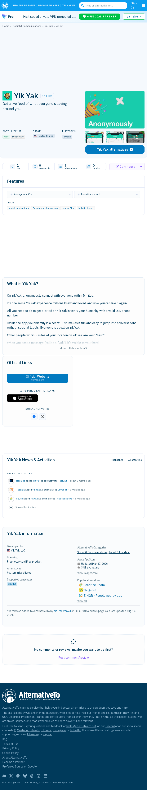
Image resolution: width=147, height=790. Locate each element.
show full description (73, 348)
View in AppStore (87, 573)
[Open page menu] (143, 5)
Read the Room (64, 498)
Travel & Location (119, 552)
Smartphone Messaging (45, 208)
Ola (28, 713)
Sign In (134, 5)
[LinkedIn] (45, 776)
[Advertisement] (73, 58)
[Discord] (4, 776)
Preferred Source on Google (19, 766)
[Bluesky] (25, 776)
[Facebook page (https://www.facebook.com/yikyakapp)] (34, 416)
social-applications (19, 208)
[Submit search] (82, 5)
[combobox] (103, 5)
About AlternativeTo (14, 757)
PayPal (47, 734)
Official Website (38, 378)
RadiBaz (62, 480)
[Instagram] (39, 776)
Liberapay (33, 734)
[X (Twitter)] (11, 776)
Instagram (59, 730)
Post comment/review (73, 657)
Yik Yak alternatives (112, 149)
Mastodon (23, 730)
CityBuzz (62, 489)
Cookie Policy (10, 753)
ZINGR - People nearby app (102, 595)
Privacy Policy (10, 748)
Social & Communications (92, 552)
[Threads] (32, 776)
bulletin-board (85, 208)
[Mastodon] (18, 776)
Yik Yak (36, 480)
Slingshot (89, 590)
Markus (40, 713)
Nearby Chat (68, 208)
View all (82, 601)
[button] (47, 96)
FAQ (4, 739)
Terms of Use (10, 744)
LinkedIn (75, 730)
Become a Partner (13, 762)
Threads (46, 730)
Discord (110, 726)
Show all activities (25, 507)
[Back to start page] (6, 5)
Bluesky (35, 730)
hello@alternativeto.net (81, 726)
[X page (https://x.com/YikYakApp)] (42, 416)
